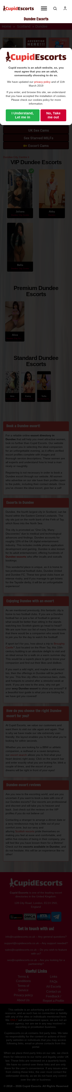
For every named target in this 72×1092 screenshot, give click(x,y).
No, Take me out (53, 115)
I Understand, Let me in (23, 115)
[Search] (55, 8)
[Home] (18, 8)
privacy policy (42, 81)
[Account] (65, 8)
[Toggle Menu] (44, 8)
